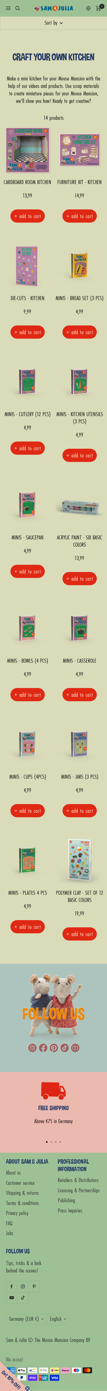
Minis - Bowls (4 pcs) (27, 661)
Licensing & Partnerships (79, 1191)
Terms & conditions (22, 1203)
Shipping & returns (22, 1193)
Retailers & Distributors (78, 1180)
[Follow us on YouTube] (11, 1297)
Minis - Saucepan (27, 538)
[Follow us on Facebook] (11, 1286)
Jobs (9, 1233)
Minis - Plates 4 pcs (27, 893)
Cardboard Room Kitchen (27, 182)
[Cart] (98, 8)
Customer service (20, 1183)
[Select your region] (88, 8)
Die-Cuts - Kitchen (28, 298)
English (55, 1319)
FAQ (9, 1223)
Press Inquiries (70, 1211)
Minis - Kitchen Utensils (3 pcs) (79, 418)
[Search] (17, 8)
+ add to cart (27, 216)
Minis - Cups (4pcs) (27, 777)
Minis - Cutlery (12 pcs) (27, 414)
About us (13, 1173)
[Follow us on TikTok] (22, 1297)
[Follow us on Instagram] (22, 1286)
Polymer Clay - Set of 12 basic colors (79, 896)
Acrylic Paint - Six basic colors (79, 541)
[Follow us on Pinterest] (34, 1286)
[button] (15, 1376)
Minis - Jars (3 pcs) (79, 777)
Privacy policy (17, 1213)
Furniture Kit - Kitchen (79, 182)
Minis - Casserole (79, 661)
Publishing (66, 1201)
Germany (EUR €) (24, 1319)
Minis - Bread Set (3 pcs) (79, 298)
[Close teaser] (27, 1388)
